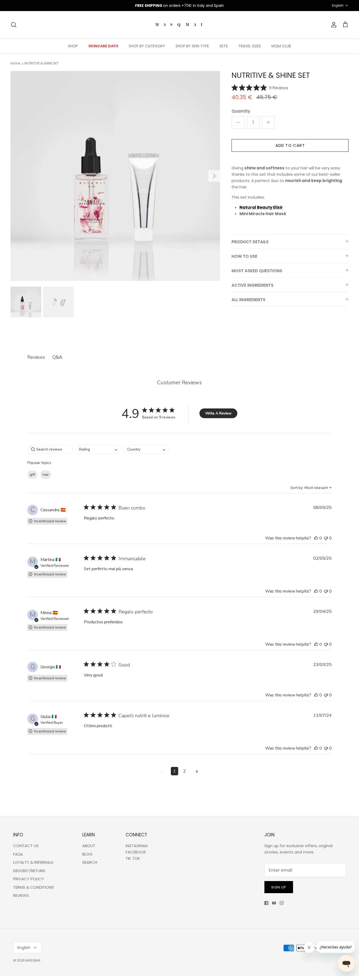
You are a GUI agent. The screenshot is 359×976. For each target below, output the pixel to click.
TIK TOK (133, 858)
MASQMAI (32, 960)
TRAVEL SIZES (249, 46)
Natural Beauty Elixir (261, 207)
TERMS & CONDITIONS (33, 887)
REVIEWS (21, 895)
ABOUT (88, 845)
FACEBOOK (136, 852)
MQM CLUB (281, 46)
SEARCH (89, 862)
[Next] (214, 176)
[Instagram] (282, 903)
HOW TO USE (244, 256)
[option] (115, 176)
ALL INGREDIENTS (248, 299)
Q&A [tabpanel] (57, 357)
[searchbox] (50, 449)
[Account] (333, 25)
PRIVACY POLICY (28, 879)
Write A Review (218, 413)
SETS (223, 46)
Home (15, 63)
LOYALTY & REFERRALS (33, 862)
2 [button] (184, 771)
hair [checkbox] (46, 474)
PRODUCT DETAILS (250, 242)
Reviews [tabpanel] (36, 357)
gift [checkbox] (32, 474)
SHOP (73, 46)
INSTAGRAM (137, 845)
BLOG (87, 854)
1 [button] (174, 771)
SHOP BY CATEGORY (147, 46)
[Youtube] (274, 903)
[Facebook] (266, 903)
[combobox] (98, 449)
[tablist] (179, 357)
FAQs (18, 854)
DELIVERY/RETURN (29, 870)
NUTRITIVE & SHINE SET (41, 63)
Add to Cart (290, 145)
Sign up (278, 887)
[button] (316, 538)
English (337, 5)
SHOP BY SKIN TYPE (192, 46)
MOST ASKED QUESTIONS (257, 271)
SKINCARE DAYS (103, 46)
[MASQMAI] (179, 24)
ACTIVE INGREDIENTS (253, 285)
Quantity (241, 111)
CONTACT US (26, 845)
